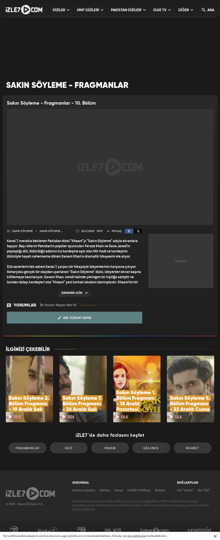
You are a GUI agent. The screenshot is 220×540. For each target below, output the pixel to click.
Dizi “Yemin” (185, 490)
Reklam (105, 490)
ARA (210, 10)
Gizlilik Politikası (139, 490)
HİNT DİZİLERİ (88, 10)
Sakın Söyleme (22, 231)
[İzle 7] (24, 9)
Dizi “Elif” (203, 490)
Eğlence (151, 448)
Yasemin (200, 530)
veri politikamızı (136, 536)
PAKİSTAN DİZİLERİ (126, 10)
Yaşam (110, 448)
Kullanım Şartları (83, 490)
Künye (119, 490)
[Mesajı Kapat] (215, 536)
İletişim (160, 490)
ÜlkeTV (113, 530)
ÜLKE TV (160, 10)
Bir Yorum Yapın (76, 318)
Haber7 (154, 530)
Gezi (69, 448)
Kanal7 (13, 530)
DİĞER (184, 10)
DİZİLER (59, 10)
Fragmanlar (28, 448)
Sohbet (192, 448)
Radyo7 (48, 530)
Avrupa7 (81, 530)
